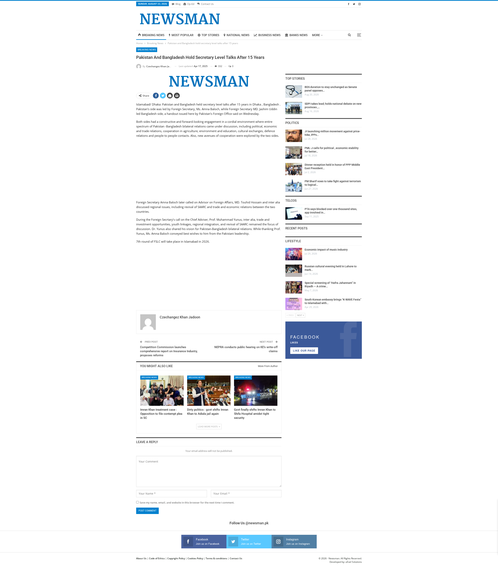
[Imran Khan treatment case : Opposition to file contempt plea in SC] (162, 390)
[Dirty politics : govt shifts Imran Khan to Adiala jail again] (209, 390)
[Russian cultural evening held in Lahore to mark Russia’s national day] (293, 271)
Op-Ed (190, 4)
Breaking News (147, 49)
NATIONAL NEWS (238, 35)
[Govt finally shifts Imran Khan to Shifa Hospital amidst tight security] (255, 390)
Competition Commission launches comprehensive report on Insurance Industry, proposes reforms (168, 351)
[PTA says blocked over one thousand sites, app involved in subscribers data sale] (293, 213)
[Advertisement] (208, 168)
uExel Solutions (353, 562)
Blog (178, 4)
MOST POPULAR (182, 35)
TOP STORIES (210, 35)
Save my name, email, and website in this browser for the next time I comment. (187, 502)
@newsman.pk (256, 523)
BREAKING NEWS (153, 35)
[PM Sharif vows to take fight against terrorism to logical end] (293, 185)
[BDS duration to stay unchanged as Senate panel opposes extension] (293, 91)
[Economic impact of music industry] (293, 254)
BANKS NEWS (298, 35)
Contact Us (207, 4)
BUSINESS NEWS (269, 35)
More (316, 35)
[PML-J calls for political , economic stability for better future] (293, 152)
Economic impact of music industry (326, 249)
